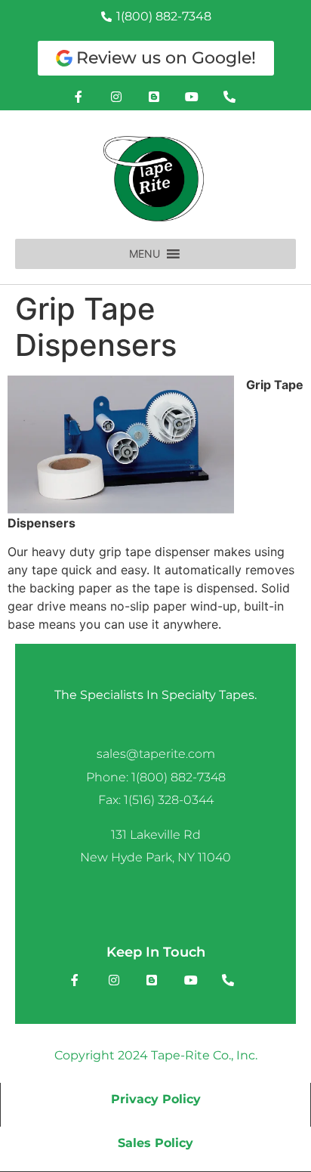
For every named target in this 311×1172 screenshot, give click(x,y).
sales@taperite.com (156, 754)
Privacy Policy (156, 1099)
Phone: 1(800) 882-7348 (156, 777)
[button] (144, 254)
